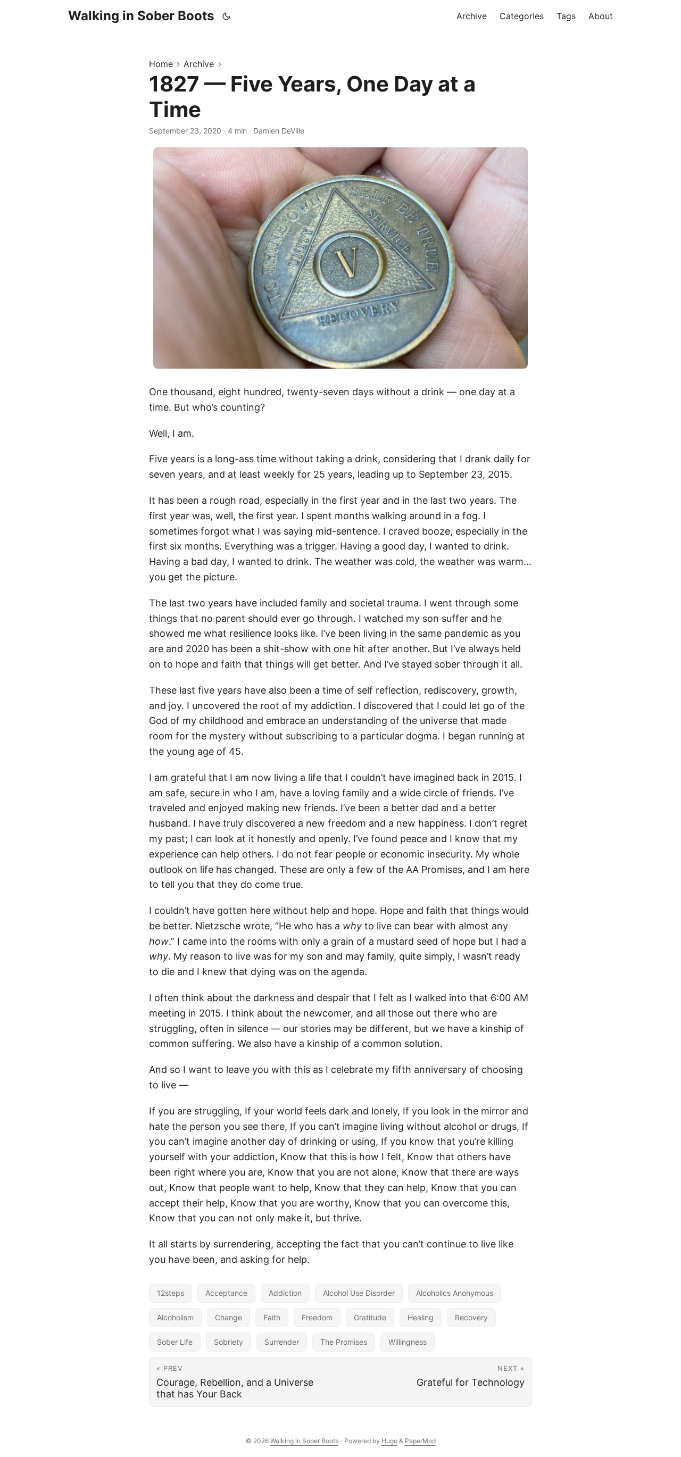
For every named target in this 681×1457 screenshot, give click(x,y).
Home (161, 64)
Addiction (285, 1292)
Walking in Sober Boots (141, 15)
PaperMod (420, 1441)
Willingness (407, 1341)
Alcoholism (175, 1317)
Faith (271, 1317)
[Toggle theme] (227, 16)
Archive (199, 64)
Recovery (471, 1317)
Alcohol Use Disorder (359, 1292)
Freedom (317, 1317)
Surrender (281, 1341)
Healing (421, 1317)
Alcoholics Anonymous (454, 1292)
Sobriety (228, 1341)
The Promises (343, 1341)
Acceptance (226, 1292)
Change (228, 1317)
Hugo (389, 1441)
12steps (170, 1292)
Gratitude (370, 1317)
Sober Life (175, 1341)
